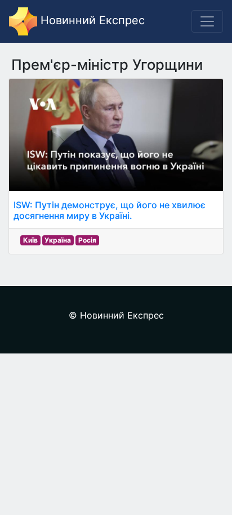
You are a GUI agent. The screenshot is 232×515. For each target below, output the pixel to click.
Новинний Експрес (91, 20)
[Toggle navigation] (207, 21)
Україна (57, 240)
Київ (30, 240)
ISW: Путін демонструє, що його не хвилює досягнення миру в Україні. (110, 210)
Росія (87, 240)
